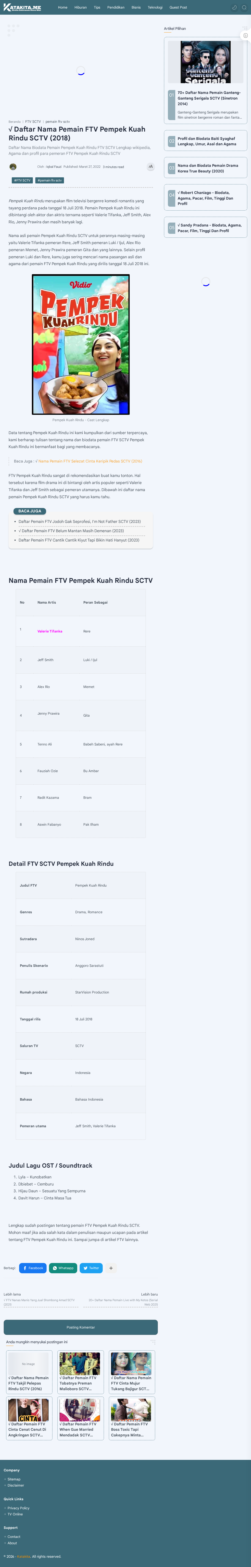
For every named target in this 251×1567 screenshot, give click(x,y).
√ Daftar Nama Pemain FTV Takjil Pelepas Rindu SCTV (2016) (28, 1383)
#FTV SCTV (22, 180)
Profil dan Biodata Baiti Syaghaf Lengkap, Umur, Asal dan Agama (207, 141)
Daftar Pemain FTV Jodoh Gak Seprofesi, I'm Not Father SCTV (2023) (80, 521)
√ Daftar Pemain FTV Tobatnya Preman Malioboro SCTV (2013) (78, 1383)
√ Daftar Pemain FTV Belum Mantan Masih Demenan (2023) (71, 531)
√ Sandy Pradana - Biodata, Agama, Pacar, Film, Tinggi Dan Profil (210, 228)
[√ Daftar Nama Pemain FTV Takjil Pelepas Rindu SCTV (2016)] (28, 1364)
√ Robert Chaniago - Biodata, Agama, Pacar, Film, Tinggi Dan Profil (205, 198)
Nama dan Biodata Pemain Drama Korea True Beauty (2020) (208, 168)
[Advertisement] (107, 70)
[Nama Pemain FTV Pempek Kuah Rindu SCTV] (81, 344)
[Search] (244, 7)
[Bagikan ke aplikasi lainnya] (111, 1268)
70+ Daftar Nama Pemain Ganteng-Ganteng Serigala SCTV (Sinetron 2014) (209, 98)
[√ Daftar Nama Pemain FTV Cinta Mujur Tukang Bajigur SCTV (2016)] (131, 1364)
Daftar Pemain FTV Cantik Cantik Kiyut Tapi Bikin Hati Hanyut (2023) (79, 540)
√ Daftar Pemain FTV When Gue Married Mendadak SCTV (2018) (78, 1430)
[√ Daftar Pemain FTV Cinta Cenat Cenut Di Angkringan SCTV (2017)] (28, 1410)
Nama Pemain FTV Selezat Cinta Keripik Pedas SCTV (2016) (90, 461)
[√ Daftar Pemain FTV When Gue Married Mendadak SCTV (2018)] (80, 1410)
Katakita (23, 1556)
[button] (234, 7)
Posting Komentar (81, 1327)
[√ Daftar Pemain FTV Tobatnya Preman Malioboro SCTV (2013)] (80, 1364)
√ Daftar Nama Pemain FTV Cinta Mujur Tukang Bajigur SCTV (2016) (131, 1383)
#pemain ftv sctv (50, 180)
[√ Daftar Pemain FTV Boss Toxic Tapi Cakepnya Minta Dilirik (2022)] (131, 1410)
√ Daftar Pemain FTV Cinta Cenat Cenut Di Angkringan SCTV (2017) (27, 1430)
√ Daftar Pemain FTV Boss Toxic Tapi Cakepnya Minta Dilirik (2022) (129, 1430)
